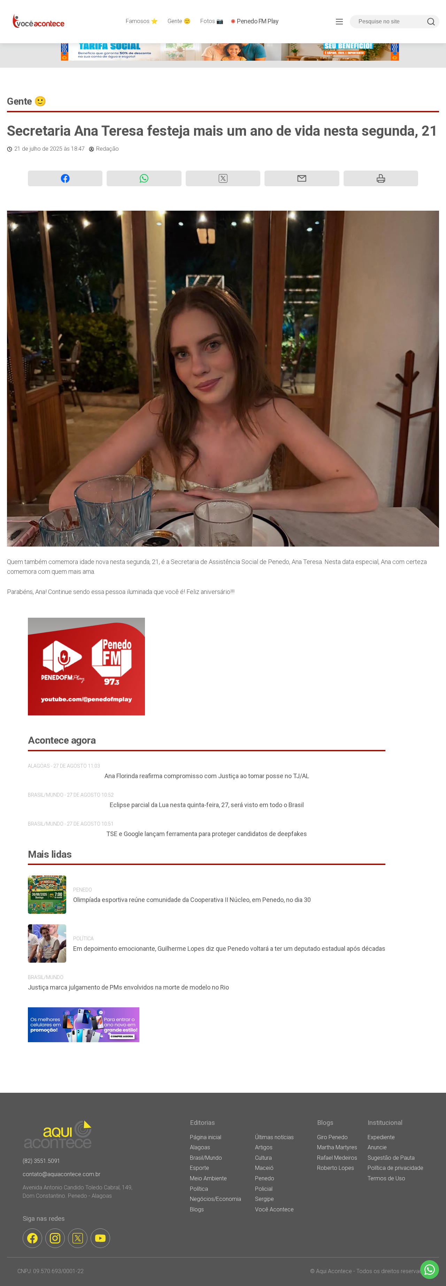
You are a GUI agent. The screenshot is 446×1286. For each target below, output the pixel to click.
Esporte (199, 1168)
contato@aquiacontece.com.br (61, 1174)
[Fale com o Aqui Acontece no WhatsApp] (429, 1269)
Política (199, 1189)
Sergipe (264, 1199)
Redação (107, 148)
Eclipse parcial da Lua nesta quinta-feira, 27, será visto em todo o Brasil (207, 805)
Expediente (381, 1137)
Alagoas (200, 1147)
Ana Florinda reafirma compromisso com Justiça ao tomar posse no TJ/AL (207, 776)
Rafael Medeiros (337, 1158)
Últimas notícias (274, 1137)
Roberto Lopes (335, 1168)
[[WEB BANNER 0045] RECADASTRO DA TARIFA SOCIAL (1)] (230, 58)
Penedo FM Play (257, 21)
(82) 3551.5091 (41, 1161)
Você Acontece (274, 1209)
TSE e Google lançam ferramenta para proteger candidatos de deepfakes (206, 833)
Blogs (197, 1209)
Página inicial (205, 1137)
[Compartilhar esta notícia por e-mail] (301, 178)
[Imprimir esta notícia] (381, 178)
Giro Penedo (332, 1137)
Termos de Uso (386, 1178)
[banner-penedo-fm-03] (86, 713)
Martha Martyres (337, 1147)
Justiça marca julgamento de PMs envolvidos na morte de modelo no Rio (128, 987)
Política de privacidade (395, 1168)
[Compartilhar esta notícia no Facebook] (65, 178)
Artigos (263, 1147)
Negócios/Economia (215, 1199)
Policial (263, 1189)
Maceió (264, 1168)
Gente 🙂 (179, 21)
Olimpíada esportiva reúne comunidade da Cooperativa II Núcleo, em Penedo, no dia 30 (192, 899)
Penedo (264, 1178)
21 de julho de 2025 (38, 148)
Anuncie (377, 1147)
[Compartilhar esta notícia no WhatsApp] (144, 178)
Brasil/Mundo (206, 1158)
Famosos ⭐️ (142, 21)
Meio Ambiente (208, 1178)
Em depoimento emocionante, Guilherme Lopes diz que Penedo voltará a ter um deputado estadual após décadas (229, 948)
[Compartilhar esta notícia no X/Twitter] (223, 178)
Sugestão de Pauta (391, 1158)
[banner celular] (83, 1042)
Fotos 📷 (211, 21)
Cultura (263, 1158)
